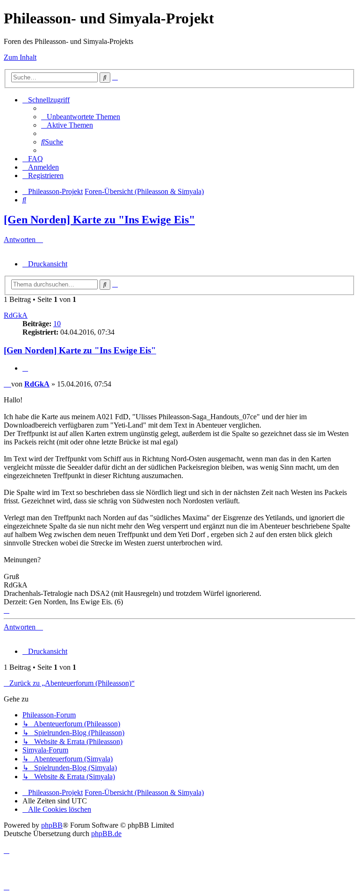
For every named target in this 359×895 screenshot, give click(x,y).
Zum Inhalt (20, 57)
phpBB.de (106, 834)
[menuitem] (80, 117)
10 (57, 324)
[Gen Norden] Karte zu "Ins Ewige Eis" (99, 220)
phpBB (52, 825)
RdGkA (16, 315)
